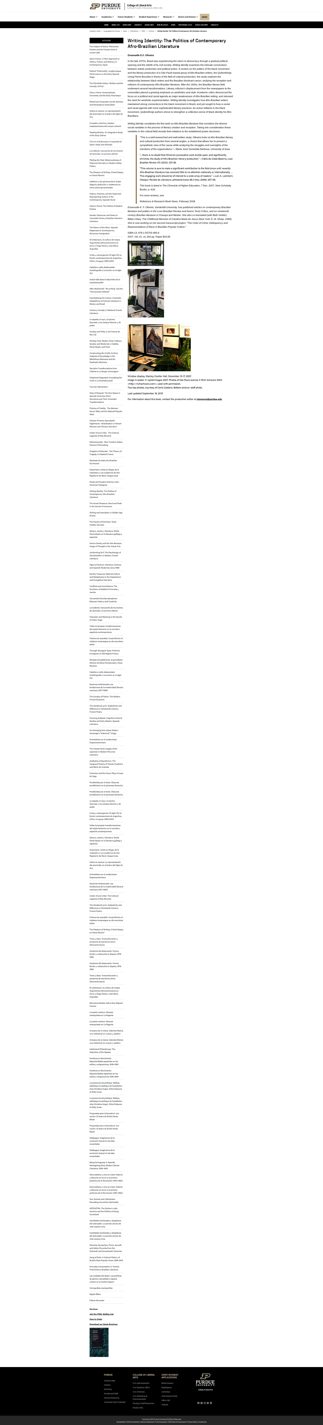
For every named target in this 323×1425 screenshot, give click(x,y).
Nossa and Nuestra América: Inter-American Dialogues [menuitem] (104, 483)
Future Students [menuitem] (125, 16)
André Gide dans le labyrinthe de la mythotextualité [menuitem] (105, 281)
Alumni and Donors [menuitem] (187, 16)
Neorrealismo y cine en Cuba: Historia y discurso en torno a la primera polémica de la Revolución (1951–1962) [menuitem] (106, 1177)
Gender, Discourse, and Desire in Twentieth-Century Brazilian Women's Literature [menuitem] (106, 218)
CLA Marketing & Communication (140, 1397)
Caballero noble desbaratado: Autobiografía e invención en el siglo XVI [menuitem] (105, 270)
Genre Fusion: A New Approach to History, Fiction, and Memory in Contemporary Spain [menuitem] (104, 61)
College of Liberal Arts (139, 5)
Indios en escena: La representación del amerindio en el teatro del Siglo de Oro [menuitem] (106, 113)
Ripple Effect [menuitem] (95, 1294)
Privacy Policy (192, 1421)
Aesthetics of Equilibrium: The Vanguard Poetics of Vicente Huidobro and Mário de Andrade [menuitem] (106, 763)
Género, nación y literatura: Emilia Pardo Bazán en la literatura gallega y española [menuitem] (106, 533)
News (125, 31)
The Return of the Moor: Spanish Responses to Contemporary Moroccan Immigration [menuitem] (104, 230)
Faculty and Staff (111, 1393)
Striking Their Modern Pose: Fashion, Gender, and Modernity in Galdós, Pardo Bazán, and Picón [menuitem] (106, 343)
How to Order (96, 1319)
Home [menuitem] (106, 25)
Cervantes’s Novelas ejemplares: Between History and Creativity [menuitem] (103, 600)
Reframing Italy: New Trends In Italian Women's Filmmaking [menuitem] (106, 443)
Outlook (165, 1404)
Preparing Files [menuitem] (185, 25)
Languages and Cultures (112, 31)
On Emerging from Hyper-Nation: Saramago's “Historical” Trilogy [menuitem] (104, 732)
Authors (151, 31)
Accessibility (120, 1421)
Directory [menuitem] (127, 25)
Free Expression (161, 1421)
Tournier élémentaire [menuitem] (99, 386)
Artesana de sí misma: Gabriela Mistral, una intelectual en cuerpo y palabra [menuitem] (106, 1032)
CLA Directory (139, 1391)
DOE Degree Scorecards (177, 1421)
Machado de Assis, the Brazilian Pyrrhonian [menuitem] (103, 462)
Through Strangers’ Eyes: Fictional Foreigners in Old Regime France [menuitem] (105, 652)
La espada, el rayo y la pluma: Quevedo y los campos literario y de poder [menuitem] (105, 322)
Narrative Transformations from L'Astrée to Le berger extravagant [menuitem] (104, 370)
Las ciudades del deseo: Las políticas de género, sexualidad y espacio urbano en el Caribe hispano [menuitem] (105, 1278)
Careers (107, 1384)
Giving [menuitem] (204, 17)
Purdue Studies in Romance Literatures (145, 8)
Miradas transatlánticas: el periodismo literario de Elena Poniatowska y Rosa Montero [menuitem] (106, 662)
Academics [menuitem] (106, 16)
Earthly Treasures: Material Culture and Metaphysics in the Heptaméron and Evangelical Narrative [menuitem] (105, 576)
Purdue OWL (138, 1407)
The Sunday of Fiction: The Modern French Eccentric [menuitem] (105, 698)
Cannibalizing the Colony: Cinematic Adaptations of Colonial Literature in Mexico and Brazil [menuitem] (105, 300)
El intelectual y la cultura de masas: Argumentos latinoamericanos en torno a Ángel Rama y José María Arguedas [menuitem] (105, 244)
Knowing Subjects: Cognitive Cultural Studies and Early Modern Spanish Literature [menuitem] (106, 720)
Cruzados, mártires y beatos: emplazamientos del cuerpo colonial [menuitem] (105, 125)
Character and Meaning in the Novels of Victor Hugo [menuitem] (106, 618)
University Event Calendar (115, 1402)
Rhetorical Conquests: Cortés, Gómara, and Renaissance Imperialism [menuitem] (106, 103)
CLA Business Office (141, 1387)
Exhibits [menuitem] (138, 25)
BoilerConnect (167, 1383)
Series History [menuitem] (201, 25)
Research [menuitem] (167, 16)
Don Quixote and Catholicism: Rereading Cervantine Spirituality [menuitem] (104, 1201)
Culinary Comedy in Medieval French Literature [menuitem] (106, 312)
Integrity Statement (147, 1421)
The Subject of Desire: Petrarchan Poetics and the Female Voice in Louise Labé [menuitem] (104, 49)
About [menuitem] (92, 16)
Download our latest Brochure (104, 1324)
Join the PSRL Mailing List (102, 1314)
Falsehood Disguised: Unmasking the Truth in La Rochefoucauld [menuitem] (106, 379)
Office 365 (166, 1400)
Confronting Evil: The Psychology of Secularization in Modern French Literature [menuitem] (105, 555)
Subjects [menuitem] (215, 25)
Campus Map (109, 1380)
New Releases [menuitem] (162, 25)
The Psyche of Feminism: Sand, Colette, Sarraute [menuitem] (103, 523)
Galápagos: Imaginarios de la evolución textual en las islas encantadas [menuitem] (102, 1140)
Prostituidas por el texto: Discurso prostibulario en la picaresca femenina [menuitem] (106, 784)
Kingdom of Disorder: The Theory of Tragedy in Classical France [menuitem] (106, 453)
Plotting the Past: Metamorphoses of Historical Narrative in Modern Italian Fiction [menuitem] (106, 162)
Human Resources (111, 1397)
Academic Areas (95, 31)
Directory (108, 1389)
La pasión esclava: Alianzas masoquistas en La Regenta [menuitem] (101, 1014)
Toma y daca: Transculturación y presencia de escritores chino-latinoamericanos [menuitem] (104, 941)
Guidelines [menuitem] (149, 25)
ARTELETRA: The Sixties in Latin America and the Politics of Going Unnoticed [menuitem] (104, 1211)
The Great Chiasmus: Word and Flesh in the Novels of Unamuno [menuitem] (106, 505)
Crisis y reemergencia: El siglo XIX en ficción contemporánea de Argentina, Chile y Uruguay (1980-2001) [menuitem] (106, 257)
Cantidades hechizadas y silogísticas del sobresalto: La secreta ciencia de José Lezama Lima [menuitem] (105, 1223)
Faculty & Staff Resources (143, 1403)
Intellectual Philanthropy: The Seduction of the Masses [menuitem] (102, 1051)
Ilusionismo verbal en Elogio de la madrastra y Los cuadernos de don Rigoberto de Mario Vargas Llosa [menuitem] (105, 472)
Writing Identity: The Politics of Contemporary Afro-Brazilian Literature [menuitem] (103, 494)
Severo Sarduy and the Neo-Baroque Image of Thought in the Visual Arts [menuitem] (106, 545)
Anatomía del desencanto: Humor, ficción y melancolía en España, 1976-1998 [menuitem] (106, 953)
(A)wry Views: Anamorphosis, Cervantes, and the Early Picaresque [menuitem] (105, 94)
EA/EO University (133, 1421)
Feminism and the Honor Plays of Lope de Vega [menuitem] (106, 775)
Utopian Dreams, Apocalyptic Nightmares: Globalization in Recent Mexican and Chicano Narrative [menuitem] (105, 423)
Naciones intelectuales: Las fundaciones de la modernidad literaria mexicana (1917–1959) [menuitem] (106, 687)
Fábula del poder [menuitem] (97, 1300)
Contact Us (202, 1421)
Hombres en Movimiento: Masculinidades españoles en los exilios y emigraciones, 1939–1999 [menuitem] (104, 1061)
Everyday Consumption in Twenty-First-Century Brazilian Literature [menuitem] (105, 1268)
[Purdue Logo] (105, 6)
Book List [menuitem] (116, 25)
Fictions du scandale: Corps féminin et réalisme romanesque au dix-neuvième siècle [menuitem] (106, 641)
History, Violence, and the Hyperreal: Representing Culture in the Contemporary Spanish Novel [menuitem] (105, 196)
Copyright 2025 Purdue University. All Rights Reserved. (161, 1419)
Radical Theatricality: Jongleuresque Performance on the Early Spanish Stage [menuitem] (105, 73)
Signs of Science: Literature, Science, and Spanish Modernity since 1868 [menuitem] (105, 566)
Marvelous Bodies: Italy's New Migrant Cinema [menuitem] (106, 1004)
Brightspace (167, 1387)
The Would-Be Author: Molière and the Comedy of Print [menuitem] (106, 85)
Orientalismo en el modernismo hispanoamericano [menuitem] (103, 741)
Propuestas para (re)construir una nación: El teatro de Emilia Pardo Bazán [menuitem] (104, 1116)
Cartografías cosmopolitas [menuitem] (101, 1287)
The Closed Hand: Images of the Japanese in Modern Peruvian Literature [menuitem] (103, 751)
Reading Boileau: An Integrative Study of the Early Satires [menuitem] (106, 134)
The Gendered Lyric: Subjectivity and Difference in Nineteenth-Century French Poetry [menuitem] (106, 708)
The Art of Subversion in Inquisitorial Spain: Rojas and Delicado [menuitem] (106, 143)
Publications (134, 31)
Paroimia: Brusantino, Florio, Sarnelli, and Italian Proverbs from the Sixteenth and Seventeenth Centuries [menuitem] (106, 1248)
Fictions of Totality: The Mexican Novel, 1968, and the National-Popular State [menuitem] (106, 411)
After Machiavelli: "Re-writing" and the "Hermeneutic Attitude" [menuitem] (106, 290)
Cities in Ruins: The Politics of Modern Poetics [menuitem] (106, 207)
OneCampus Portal (169, 1396)
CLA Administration (141, 1383)
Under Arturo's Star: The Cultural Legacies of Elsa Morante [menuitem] (104, 434)
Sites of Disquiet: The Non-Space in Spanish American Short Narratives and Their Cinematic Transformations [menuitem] (105, 397)
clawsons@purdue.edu (209, 399)
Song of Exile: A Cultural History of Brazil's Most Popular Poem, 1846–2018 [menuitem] (106, 1259)
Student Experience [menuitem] (148, 16)
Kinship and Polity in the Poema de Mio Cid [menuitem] (105, 333)
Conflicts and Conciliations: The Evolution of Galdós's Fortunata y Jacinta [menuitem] (104, 589)
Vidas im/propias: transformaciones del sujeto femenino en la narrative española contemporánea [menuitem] (105, 629)
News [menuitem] (173, 25)
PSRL (143, 31)
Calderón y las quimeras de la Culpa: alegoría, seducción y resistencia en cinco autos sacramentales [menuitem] (105, 184)
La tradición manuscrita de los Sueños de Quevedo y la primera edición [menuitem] (106, 152)
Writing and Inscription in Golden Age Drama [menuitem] (106, 514)
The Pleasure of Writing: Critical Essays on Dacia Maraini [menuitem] (106, 174)
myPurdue (166, 1391)
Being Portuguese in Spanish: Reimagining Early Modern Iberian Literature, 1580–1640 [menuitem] (104, 1165)
